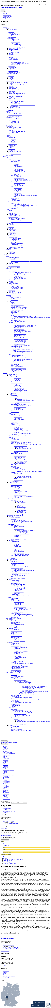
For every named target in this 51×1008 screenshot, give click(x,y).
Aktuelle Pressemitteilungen (14, 127)
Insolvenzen (14, 242)
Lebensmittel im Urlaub (19, 488)
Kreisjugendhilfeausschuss (17, 181)
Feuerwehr (13, 662)
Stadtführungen (12, 282)
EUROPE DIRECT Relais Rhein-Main (19, 555)
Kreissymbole (11, 252)
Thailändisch (6, 792)
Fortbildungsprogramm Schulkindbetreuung (24, 570)
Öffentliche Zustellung (13, 116)
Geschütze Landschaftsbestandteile (22, 405)
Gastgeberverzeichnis (19, 624)
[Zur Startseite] (10, 739)
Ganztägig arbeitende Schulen (18, 569)
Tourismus (13, 623)
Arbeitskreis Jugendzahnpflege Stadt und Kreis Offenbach (27, 444)
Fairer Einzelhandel (18, 428)
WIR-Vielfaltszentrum (19, 529)
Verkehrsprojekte (15, 637)
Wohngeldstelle (14, 58)
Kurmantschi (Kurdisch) (8, 770)
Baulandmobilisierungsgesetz (18, 381)
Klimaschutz (14, 414)
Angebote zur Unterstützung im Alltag (22, 711)
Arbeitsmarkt (11, 224)
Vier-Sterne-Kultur (15, 311)
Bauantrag (10, 86)
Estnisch (5, 756)
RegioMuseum (14, 43)
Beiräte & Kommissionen (17, 186)
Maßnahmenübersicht (19, 602)
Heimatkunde (11, 253)
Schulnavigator (14, 577)
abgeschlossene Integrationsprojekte (22, 527)
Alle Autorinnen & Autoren (20, 321)
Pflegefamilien (14, 700)
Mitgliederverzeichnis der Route (21, 275)
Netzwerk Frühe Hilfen (19, 676)
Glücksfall (13, 350)
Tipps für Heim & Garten (16, 383)
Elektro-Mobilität (15, 632)
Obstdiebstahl (17, 490)
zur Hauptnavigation (8, 16)
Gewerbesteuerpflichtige (19, 246)
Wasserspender (14, 423)
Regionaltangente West (19, 641)
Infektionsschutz (18, 473)
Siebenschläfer (17, 276)
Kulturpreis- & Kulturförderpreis (21, 339)
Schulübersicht (14, 561)
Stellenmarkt (11, 76)
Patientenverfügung (21, 462)
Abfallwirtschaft (15, 412)
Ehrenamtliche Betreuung (20, 456)
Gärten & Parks (11, 280)
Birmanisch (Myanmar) (8, 775)
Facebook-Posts (15, 121)
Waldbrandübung (18, 665)
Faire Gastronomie (18, 429)
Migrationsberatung (15, 517)
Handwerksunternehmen (17, 241)
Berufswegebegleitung (16, 600)
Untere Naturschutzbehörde (17, 62)
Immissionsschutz (15, 64)
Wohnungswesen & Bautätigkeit (15, 247)
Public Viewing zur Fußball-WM (15, 96)
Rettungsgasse (17, 656)
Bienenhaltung (19, 511)
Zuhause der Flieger (15, 219)
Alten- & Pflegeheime (21, 724)
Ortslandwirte (14, 410)
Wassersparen (14, 422)
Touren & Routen (12, 271)
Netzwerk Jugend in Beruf (20, 607)
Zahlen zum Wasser (13, 248)
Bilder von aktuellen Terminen (18, 131)
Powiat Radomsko (18, 546)
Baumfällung (17, 385)
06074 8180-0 (4, 828)
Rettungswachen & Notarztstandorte (19, 666)
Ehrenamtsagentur (15, 42)
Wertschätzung (14, 324)
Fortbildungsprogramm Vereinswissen (23, 351)
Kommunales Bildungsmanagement (19, 582)
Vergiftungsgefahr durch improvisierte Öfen (24, 496)
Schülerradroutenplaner (16, 636)
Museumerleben (17, 44)
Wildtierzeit (16, 497)
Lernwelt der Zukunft (19, 592)
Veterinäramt (11, 66)
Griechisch (5, 760)
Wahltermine (14, 208)
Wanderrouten (11, 290)
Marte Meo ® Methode (27, 690)
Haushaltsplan (11, 146)
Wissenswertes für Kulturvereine (18, 368)
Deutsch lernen (14, 594)
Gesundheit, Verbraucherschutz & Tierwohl (16, 436)
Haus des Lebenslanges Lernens (18, 584)
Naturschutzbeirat (18, 190)
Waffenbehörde (12, 69)
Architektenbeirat (18, 188)
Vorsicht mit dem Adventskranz (21, 651)
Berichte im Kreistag (18, 169)
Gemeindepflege (15, 52)
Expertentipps (9, 125)
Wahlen (10, 202)
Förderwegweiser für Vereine (17, 355)
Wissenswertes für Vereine (17, 366)
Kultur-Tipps (14, 319)
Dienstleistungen (10, 81)
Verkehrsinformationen (16, 631)
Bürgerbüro (11, 32)
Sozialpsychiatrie (15, 467)
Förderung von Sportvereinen (20, 358)
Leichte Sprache (4, 742)
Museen (10, 269)
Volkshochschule (12, 67)
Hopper (15, 638)
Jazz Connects (14, 258)
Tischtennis (14, 141)
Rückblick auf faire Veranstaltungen (22, 433)
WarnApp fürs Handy (19, 652)
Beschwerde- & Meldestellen (12, 73)
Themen (5, 373)
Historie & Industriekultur (17, 288)
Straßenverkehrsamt (13, 59)
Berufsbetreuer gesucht (16, 453)
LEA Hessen (14, 393)
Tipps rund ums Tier (18, 501)
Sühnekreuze (17, 380)
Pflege (15, 722)
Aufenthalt (10, 83)
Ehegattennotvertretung (19, 463)
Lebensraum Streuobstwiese (23, 402)
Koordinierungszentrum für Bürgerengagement (22, 349)
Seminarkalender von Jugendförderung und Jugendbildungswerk (26, 699)
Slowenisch (6, 786)
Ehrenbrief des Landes (19, 329)
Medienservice (9, 126)
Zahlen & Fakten (9, 223)
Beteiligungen (11, 150)
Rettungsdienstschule (16, 668)
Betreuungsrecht (17, 454)
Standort (8, 209)
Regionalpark (11, 291)
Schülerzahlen (11, 232)
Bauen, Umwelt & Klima (11, 374)
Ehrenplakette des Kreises (20, 330)
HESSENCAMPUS (18, 585)
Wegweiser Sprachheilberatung (23, 448)
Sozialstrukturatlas (15, 728)
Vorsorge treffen (17, 458)
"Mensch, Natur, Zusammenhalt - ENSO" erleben (25, 316)
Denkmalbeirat (17, 189)
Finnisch (5, 757)
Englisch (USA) (6, 755)
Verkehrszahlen (12, 236)
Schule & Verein (14, 365)
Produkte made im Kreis (14, 267)
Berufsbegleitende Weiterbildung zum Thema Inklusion (34, 689)
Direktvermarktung (15, 483)
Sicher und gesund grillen (20, 657)
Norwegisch (6, 777)
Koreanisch (5, 767)
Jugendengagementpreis (19, 335)
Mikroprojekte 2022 (23, 532)
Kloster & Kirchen (15, 286)
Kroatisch (5, 768)
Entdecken (8, 268)
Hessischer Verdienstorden (20, 334)
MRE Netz (16, 478)
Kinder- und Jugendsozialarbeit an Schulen (21, 566)
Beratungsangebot (18, 603)
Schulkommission (18, 194)
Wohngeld (10, 110)
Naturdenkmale (17, 408)
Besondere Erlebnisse (13, 262)
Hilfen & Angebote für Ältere (17, 710)
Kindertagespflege (15, 613)
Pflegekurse (16, 716)
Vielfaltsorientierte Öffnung (22, 534)
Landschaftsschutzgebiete (20, 407)
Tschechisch (6, 794)
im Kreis (10, 159)
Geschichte (8, 249)
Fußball (13, 140)
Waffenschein (11, 108)
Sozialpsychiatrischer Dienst (20, 470)
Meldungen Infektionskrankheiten (24, 477)
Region (10, 210)
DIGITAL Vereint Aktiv (16, 363)
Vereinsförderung (15, 356)
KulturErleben (14, 303)
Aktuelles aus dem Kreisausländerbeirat (23, 180)
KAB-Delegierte (17, 176)
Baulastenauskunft (12, 87)
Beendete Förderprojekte (19, 610)
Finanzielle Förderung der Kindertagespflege (24, 616)
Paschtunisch (6, 782)
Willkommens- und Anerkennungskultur (25, 530)
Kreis (4, 156)
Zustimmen (3, 11)
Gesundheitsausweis (13, 95)
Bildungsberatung (20, 587)
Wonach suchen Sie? (5, 802)
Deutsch (5, 746)
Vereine (10, 354)
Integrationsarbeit (15, 525)
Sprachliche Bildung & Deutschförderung (20, 595)
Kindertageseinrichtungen (20, 680)
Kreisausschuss (15, 161)
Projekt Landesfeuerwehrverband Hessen (23, 663)
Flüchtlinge (13, 519)
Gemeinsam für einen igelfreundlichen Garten (24, 392)
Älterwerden (11, 707)
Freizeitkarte (11, 371)
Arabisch (5, 747)
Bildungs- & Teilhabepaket (17, 729)
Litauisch (5, 771)
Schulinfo (13, 564)
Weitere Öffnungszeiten (6, 966)
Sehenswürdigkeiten (13, 283)
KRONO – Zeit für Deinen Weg (21, 609)
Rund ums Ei (17, 493)
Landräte (10, 251)
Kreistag (13, 163)
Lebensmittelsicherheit (16, 485)
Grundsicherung (15, 726)
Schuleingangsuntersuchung (20, 446)
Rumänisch (5, 784)
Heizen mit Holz (17, 387)
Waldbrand (16, 658)
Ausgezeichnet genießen (14, 266)
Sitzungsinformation (16, 160)
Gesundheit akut (15, 439)
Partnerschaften (15, 541)
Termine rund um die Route (20, 278)
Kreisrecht (8, 112)
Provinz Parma (17, 548)
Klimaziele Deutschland (19, 415)
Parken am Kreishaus (16, 154)
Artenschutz (16, 397)
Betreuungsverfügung (21, 461)
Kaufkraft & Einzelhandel (17, 243)
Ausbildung (11, 77)
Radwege (10, 281)
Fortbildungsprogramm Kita (25, 682)
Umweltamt (11, 61)
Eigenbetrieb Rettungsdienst (17, 667)
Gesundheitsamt (12, 33)
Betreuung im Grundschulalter (18, 578)
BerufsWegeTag (17, 604)
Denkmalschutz (14, 376)
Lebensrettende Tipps (16, 646)
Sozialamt (10, 57)
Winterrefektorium (18, 45)
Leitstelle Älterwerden (13, 49)
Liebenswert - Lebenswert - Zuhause (16, 218)
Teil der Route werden (19, 277)
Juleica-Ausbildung (20, 337)
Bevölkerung (11, 227)
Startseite (5, 857)
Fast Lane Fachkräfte (13, 91)
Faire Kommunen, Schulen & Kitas (22, 431)
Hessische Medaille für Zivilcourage (22, 331)
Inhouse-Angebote (26, 683)
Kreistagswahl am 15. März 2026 (21, 207)
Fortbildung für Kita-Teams (22, 681)
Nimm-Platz (16, 536)
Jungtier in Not (19, 506)
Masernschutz (19, 475)
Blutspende (13, 466)
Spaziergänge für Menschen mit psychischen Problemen (29, 471)
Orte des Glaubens (18, 535)
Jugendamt (11, 38)
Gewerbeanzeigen (15, 239)
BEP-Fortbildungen (26, 685)
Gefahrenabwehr (15, 643)
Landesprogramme (18, 605)
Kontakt (10, 147)
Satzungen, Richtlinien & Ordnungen (16, 113)
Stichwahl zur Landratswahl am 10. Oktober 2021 (25, 205)
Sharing (13, 633)
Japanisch (5, 766)
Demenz (16, 719)
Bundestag (13, 199)
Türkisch (5, 795)
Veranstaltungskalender (14, 257)
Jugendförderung (15, 696)
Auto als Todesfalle (21, 502)
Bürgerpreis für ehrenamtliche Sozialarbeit (23, 326)
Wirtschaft (10, 619)
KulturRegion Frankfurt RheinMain (19, 308)
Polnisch (5, 780)
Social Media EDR (18, 556)
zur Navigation (6, 17)
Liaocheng (16, 545)
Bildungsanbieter (18, 589)
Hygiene (13, 472)
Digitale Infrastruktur (13, 214)
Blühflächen (16, 403)
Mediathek (8, 135)
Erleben (7, 256)
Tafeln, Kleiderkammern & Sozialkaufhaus (21, 730)
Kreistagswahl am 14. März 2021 (21, 204)
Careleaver (13, 706)
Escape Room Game (18, 538)
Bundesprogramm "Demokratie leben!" (23, 697)
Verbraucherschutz (12, 482)
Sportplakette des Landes (20, 342)
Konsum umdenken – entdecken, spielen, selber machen (35, 691)
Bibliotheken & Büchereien (14, 292)
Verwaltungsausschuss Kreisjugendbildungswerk (25, 195)
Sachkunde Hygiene (18, 480)
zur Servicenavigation (8, 18)
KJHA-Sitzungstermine (19, 185)
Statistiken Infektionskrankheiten (24, 476)
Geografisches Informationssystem (16, 93)
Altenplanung (14, 709)
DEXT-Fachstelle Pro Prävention (18, 539)
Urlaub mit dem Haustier (22, 509)
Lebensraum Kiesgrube (21, 399)
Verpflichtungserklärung (14, 107)
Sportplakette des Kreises (20, 341)
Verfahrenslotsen (15, 39)
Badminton (13, 139)
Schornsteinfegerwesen (19, 388)
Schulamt (10, 56)
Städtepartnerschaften (19, 551)
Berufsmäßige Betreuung (20, 457)
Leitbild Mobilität (15, 629)
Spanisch (5, 790)
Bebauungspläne (12, 88)
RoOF (12, 599)
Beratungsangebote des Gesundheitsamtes (21, 442)
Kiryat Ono (16, 544)
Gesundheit (11, 437)
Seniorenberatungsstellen (20, 714)
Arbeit (9, 597)
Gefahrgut (13, 644)
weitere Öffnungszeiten (6, 835)
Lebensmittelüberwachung (14, 48)
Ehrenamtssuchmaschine (17, 346)
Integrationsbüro (12, 37)
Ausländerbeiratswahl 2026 (20, 179)
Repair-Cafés (14, 434)
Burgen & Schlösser (15, 285)
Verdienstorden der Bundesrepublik (22, 345)
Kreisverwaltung (9, 136)
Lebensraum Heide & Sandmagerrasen (25, 400)
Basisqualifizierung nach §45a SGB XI (23, 712)
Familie (10, 673)
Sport (9, 296)
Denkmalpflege (17, 378)
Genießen (8, 264)
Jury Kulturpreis (17, 193)
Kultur (9, 301)
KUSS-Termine (14, 259)
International (11, 540)
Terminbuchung (9, 155)
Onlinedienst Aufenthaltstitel (17, 85)
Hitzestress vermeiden (19, 660)
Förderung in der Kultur (19, 360)
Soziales (10, 725)
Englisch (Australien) (8, 752)
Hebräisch (5, 761)
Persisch (5, 779)
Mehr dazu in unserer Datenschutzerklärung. (11, 7)
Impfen (12, 449)
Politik (7, 157)
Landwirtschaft (12, 229)
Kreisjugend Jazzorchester (17, 305)
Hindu (4, 762)
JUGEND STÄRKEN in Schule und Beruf (23, 608)
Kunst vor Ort (14, 312)
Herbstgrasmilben (20, 504)
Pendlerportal (14, 634)
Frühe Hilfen (14, 675)
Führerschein (11, 92)
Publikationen (9, 117)
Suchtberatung (17, 468)
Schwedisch (6, 789)
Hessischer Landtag (15, 200)
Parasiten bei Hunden (21, 507)
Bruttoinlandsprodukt (16, 238)
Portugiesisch (6, 781)
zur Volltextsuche (7, 15)
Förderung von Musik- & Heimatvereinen (23, 359)
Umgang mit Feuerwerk (19, 649)
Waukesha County (18, 550)
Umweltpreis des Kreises (19, 344)
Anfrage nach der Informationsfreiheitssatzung (19, 82)
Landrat (13, 173)
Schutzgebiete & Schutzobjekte (18, 404)
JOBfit (12, 361)
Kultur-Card (13, 302)
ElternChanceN (17, 678)
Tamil (4, 791)
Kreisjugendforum (15, 704)
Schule (10, 560)
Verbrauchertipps (15, 486)
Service (5, 27)
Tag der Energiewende (19, 419)
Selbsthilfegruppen (15, 465)
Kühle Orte (16, 420)
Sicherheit (10, 642)
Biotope (15, 398)
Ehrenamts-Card (17, 327)
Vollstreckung (11, 68)
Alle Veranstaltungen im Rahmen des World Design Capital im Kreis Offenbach (32, 317)
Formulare (8, 111)
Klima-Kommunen (18, 418)
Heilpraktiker (14, 441)
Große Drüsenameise (21, 512)
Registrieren (6, 845)
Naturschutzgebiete (18, 409)
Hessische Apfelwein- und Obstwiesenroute (21, 272)
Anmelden (5, 844)
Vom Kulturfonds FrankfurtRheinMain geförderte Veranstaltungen (26, 261)
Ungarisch (5, 797)
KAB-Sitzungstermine (19, 178)
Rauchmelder (17, 655)
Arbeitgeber (11, 78)
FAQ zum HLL (17, 593)
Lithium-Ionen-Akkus (18, 661)
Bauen (9, 375)
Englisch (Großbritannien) (9, 753)
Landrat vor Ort (17, 174)
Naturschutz (14, 395)
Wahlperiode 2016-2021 (19, 170)
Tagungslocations (15, 622)
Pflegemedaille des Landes (20, 340)
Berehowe (16, 543)
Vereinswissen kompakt (16, 370)
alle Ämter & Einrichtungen (14, 72)
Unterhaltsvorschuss (13, 106)
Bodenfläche (11, 228)
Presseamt (10, 54)
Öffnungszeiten (9, 79)
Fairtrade (13, 424)
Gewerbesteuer (14, 244)
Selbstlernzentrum (20, 588)
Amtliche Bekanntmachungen (15, 115)
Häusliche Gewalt (15, 701)
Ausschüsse (16, 164)
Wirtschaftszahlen (12, 237)
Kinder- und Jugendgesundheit (18, 443)
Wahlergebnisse (15, 203)
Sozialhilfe (10, 100)
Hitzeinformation (15, 481)
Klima (9, 413)
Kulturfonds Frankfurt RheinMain (19, 307)
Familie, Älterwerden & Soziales (13, 672)
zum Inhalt (5, 13)
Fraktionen (16, 165)
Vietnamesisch (6, 799)
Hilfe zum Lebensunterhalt (17, 101)
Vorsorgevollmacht (20, 459)
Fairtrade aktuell (17, 426)
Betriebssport (11, 137)
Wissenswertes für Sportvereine (18, 369)
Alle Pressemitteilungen (13, 134)
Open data (10, 124)
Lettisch (5, 772)
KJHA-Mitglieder (17, 184)
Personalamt (11, 53)
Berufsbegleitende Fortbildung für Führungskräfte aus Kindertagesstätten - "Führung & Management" (34, 687)
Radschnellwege (17, 639)
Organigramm (11, 149)
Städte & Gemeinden (13, 212)
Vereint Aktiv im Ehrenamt (17, 347)
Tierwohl (10, 498)
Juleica (15, 336)
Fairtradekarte (17, 432)
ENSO (12, 315)
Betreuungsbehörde (15, 34)
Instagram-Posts (15, 122)
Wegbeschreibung (12, 152)
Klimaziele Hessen (18, 417)
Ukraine (13, 558)
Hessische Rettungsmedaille (20, 332)
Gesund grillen (17, 487)
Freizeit (5, 254)
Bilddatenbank (11, 130)
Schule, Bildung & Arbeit (11, 559)
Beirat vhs (16, 191)
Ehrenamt (10, 322)
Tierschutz (13, 500)
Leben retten (17, 653)
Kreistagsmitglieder (18, 166)
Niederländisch (6, 776)
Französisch (6, 758)
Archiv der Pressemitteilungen (15, 129)
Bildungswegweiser (15, 583)
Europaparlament (15, 198)
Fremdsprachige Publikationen (15, 118)
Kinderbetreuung (15, 677)
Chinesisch (5, 750)
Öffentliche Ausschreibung (14, 151)
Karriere (7, 74)
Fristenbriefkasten (12, 144)
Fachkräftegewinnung (16, 626)
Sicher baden (17, 648)
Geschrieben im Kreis (16, 320)
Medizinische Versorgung (14, 215)
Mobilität (10, 628)
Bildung (10, 579)
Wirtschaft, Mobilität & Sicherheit (13, 618)
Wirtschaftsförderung (13, 71)
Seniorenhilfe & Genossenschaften (22, 715)
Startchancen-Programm (17, 568)
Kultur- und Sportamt (13, 40)
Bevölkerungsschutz (16, 670)
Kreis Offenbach (7, 938)
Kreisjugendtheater (15, 306)
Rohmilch (16, 492)
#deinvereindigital (15, 364)
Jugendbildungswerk (16, 695)
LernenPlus (13, 565)
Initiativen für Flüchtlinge (19, 520)
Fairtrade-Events (17, 427)
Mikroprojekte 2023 (23, 531)
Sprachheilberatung (18, 447)
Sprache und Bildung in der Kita (26, 692)
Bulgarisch (5, 748)
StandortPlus (14, 621)
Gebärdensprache (12, 742)
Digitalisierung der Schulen (17, 563)
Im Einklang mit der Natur (17, 220)
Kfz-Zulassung (11, 97)
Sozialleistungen (12, 233)
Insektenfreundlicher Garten (20, 390)
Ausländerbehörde (12, 29)
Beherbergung (11, 225)
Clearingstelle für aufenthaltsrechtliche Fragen (22, 521)
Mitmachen (8, 295)
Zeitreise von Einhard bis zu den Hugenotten (21, 222)
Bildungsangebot (12, 213)
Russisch (5, 785)
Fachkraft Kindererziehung (17, 612)
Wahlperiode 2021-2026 (19, 171)
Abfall (15, 384)
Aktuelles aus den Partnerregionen (22, 554)
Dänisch (5, 751)
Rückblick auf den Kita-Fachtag (26, 694)
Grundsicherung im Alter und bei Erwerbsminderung (23, 105)
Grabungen (16, 379)
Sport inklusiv (14, 300)
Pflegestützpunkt (15, 51)
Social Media (11, 120)
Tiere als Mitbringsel (21, 510)
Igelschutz (18, 505)
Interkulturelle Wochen (19, 526)
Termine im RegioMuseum (20, 47)
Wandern (13, 142)
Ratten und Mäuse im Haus (20, 491)
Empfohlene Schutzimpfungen (21, 451)
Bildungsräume (17, 590)
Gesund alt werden (15, 717)
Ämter (7, 28)
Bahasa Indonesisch (8, 763)
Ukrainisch (5, 796)
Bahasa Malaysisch (7, 773)
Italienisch (5, 765)
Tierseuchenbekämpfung (17, 514)
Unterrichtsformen (15, 571)
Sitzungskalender (18, 168)
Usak (15, 549)
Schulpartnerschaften (19, 553)
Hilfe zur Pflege (14, 102)
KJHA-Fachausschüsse (19, 183)
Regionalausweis (15, 293)
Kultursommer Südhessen (17, 310)
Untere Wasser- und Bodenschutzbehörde (20, 63)
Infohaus (16, 627)
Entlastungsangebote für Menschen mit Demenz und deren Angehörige (33, 721)
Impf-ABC (16, 452)
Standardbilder (14, 132)
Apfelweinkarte (17, 273)
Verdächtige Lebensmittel (20, 495)
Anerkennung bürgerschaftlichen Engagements (25, 325)
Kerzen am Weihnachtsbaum (20, 647)
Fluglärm (13, 438)
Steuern (10, 234)
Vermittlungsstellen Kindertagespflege (23, 614)
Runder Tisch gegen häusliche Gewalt (22, 702)
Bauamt (10, 30)
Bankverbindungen (5, 951)
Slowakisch (6, 787)
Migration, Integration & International (14, 515)
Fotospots (10, 263)
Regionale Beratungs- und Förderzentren (20, 573)
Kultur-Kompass (15, 314)
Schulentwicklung (15, 574)
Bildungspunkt (14, 617)
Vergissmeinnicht (20, 720)
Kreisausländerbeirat (16, 175)
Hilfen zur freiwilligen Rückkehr (18, 522)
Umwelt (10, 394)
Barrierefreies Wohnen (19, 389)
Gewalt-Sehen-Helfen (16, 671)
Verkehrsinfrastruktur (13, 217)
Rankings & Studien (13, 230)
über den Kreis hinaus (13, 196)
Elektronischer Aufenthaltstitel (15, 90)
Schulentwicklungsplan (19, 575)
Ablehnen (3, 9)
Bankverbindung (12, 145)
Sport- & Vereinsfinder (16, 298)
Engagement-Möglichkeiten (20, 353)
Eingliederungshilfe (15, 103)
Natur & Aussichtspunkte (17, 287)
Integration (11, 524)
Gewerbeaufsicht (12, 35)
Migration (10, 516)
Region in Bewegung (16, 297)
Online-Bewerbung (12, 98)
